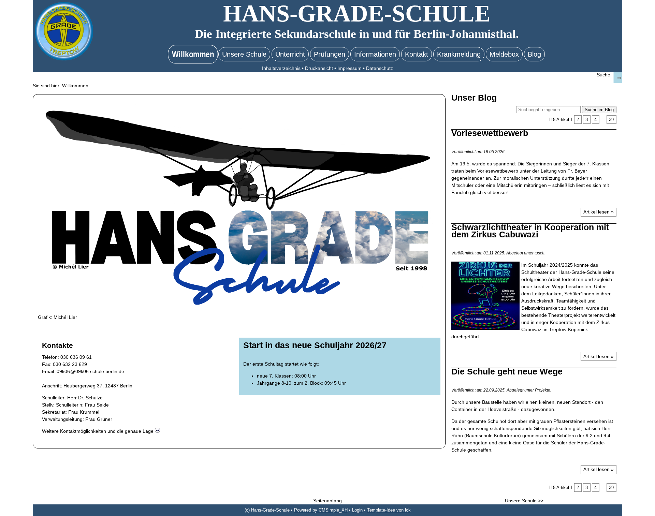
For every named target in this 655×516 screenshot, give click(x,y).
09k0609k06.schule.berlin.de (90, 371)
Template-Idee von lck (389, 510)
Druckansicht (319, 68)
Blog (534, 54)
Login (357, 510)
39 (611, 119)
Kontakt (416, 54)
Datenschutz (379, 68)
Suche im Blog (599, 109)
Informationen (375, 54)
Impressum (349, 68)
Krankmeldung (459, 54)
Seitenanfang (327, 500)
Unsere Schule (244, 54)
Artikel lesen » (598, 212)
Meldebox (504, 54)
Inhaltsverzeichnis (281, 68)
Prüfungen (329, 54)
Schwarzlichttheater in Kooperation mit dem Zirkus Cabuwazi (530, 230)
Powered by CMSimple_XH (321, 510)
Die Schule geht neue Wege (507, 371)
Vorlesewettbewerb (489, 133)
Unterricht (290, 54)
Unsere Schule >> (524, 500)
